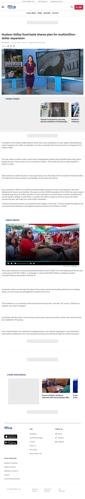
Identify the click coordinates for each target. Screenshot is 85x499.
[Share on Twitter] (11, 46)
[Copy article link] (14, 46)
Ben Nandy (5, 42)
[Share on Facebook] (8, 46)
